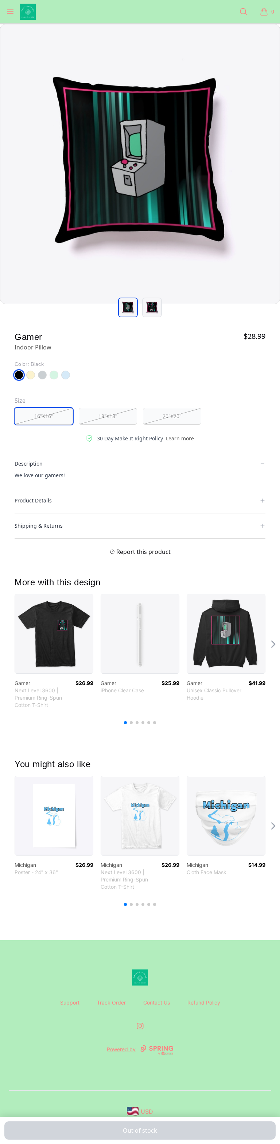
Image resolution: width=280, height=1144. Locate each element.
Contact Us (156, 1002)
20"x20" (172, 416)
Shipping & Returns (39, 525)
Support (69, 1002)
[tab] (128, 307)
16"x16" (43, 416)
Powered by (121, 1049)
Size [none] (20, 401)
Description (29, 463)
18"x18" (107, 416)
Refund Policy (203, 1002)
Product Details (33, 500)
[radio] (44, 416)
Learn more (180, 438)
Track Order (111, 1002)
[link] (54, 633)
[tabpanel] (140, 164)
